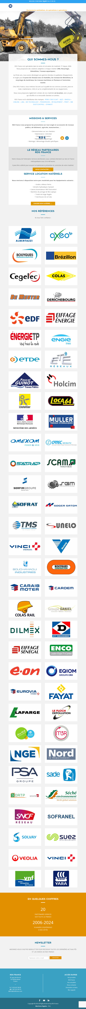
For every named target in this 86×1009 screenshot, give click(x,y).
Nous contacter (71, 985)
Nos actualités (71, 982)
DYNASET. (49, 104)
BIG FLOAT (54, 99)
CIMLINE (16, 102)
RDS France (71, 980)
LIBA (22, 102)
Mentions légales (41, 1006)
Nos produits (72, 977)
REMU (47, 99)
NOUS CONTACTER (42, 169)
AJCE (61, 99)
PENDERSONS (45, 102)
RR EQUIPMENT (57, 102)
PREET (66, 102)
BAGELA (67, 99)
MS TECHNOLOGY (32, 102)
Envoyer (55, 957)
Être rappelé (71, 990)
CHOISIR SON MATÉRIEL (41, 203)
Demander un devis (71, 987)
